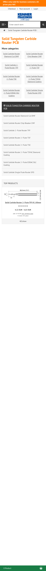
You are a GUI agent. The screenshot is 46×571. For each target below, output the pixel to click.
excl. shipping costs (27, 213)
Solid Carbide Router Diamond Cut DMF (11, 55)
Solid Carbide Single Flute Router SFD (34, 91)
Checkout (12, 9)
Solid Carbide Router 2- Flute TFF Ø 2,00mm (23, 202)
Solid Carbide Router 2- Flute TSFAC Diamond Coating (34, 79)
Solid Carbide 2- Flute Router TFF (11, 66)
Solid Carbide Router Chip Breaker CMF (34, 55)
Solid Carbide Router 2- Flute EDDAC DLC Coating (11, 93)
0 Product (7, 568)
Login (36, 9)
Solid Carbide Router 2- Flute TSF (34, 66)
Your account (24, 9)
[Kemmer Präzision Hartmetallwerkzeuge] (23, 16)
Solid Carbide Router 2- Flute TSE (11, 77)
